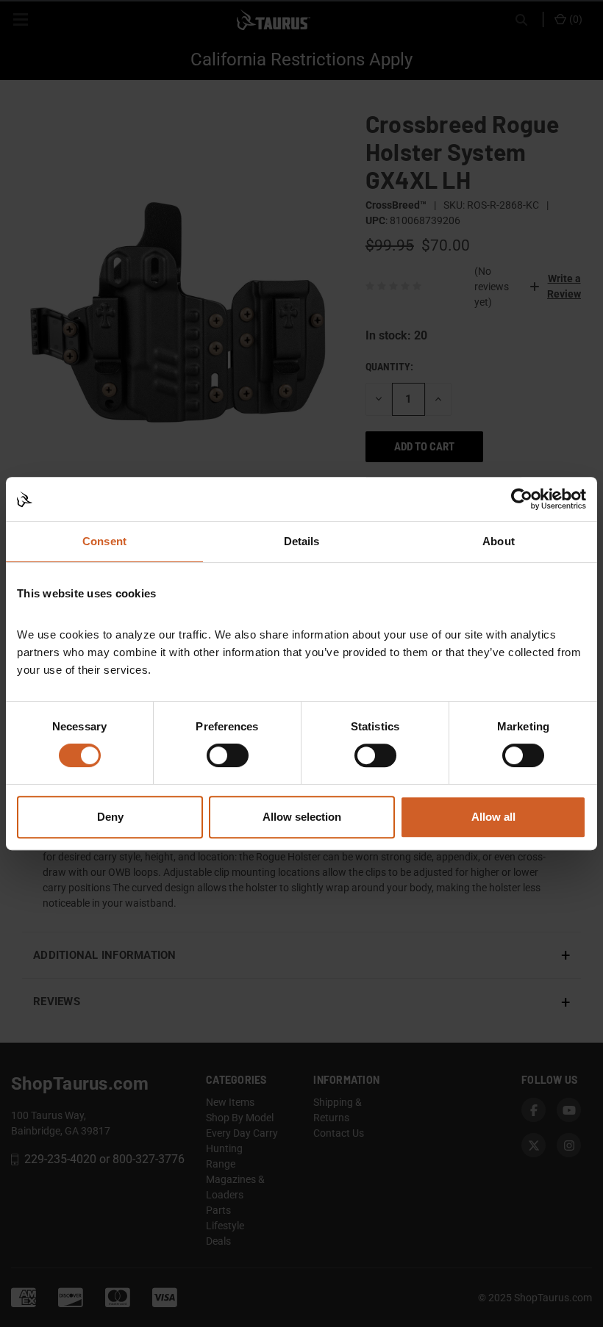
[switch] (228, 755)
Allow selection (302, 816)
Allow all (493, 816)
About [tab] (498, 541)
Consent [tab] (104, 541)
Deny (110, 816)
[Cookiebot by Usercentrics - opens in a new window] (521, 499)
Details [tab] (302, 541)
